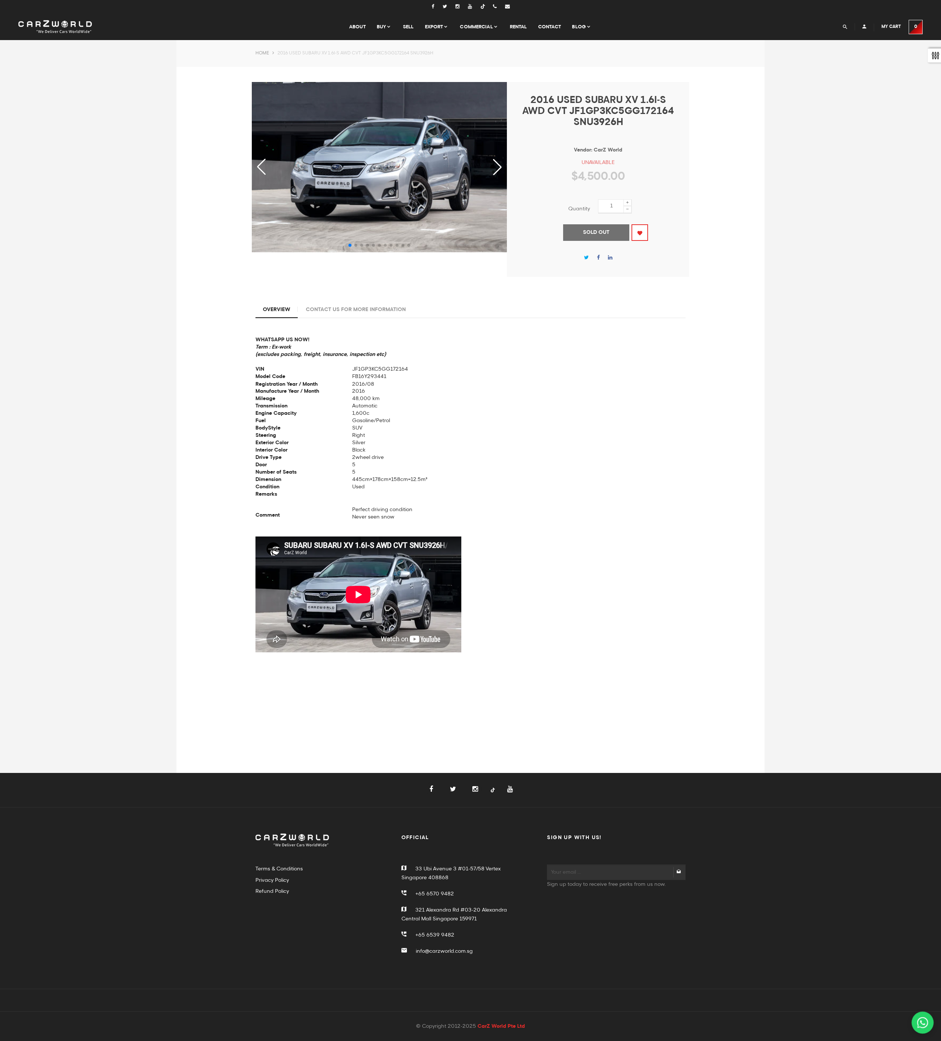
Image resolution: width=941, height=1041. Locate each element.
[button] (497, 167)
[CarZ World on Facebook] (436, 6)
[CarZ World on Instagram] (461, 6)
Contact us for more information (356, 309)
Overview (276, 309)
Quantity (579, 208)
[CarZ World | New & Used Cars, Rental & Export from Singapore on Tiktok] (493, 794)
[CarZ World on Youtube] (474, 6)
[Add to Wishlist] (639, 232)
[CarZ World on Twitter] (449, 6)
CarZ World (608, 150)
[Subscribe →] (678, 872)
